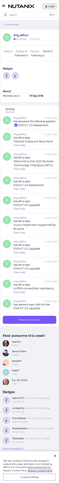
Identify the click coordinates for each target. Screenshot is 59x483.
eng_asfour (21, 35)
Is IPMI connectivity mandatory (34, 288)
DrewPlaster (19, 418)
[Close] (55, 455)
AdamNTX (18, 398)
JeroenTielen (19, 351)
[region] (29, 467)
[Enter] (5, 15)
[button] (4, 6)
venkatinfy (18, 408)
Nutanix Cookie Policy (40, 470)
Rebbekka (18, 438)
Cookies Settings (29, 477)
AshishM (16, 361)
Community (12, 24)
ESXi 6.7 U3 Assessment (31, 125)
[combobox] (29, 15)
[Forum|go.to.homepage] (21, 6)
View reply (19, 145)
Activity (10, 109)
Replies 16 (22, 51)
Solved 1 (35, 51)
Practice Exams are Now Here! (33, 141)
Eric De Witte (19, 380)
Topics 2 (8, 51)
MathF (15, 370)
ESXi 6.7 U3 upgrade (27, 205)
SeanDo (16, 341)
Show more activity (29, 319)
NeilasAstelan (20, 428)
